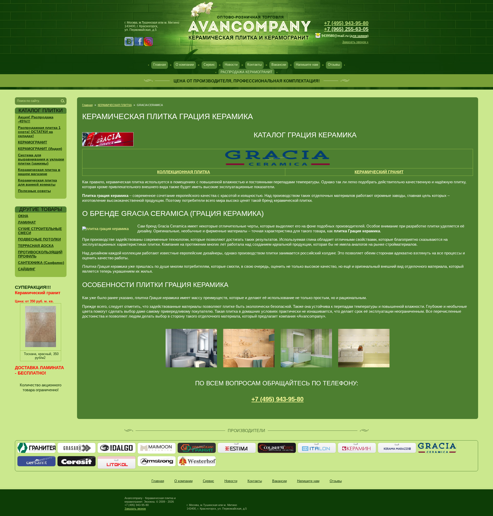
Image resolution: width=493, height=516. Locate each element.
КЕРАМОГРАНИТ (32, 142)
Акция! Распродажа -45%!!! (35, 119)
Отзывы (334, 64)
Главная (159, 64)
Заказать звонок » (355, 42)
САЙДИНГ (26, 269)
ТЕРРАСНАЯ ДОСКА (36, 246)
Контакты (254, 64)
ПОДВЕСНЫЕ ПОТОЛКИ (39, 239)
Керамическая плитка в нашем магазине (39, 172)
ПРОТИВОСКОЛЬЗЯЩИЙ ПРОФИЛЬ (40, 254)
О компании (185, 64)
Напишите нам (307, 64)
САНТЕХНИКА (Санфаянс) (41, 263)
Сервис (209, 64)
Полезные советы (34, 191)
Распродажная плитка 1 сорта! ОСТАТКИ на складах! (39, 132)
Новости (231, 64)
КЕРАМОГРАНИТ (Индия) (40, 149)
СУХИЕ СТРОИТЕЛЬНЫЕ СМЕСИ (40, 231)
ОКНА (23, 216)
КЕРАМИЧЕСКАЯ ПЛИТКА (115, 105)
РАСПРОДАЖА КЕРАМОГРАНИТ (246, 72)
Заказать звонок (135, 508)
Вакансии (278, 64)
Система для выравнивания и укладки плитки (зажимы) (41, 159)
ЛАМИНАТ (27, 222)
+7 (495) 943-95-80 (346, 23)
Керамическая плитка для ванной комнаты (37, 182)
